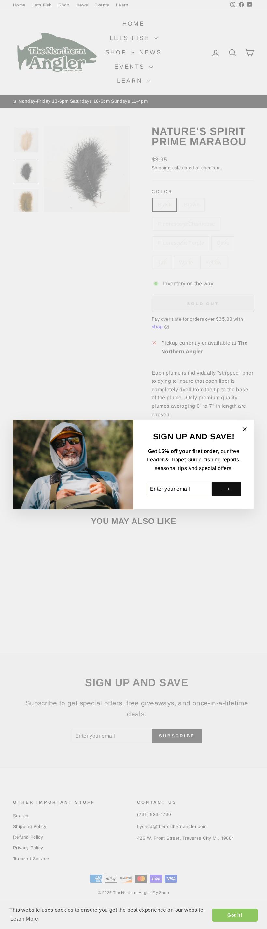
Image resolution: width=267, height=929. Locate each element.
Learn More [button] (24, 919)
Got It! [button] (234, 915)
